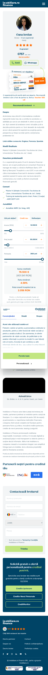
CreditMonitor (24, 604)
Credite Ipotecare (24, 588)
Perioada (7, 254)
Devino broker (8, 648)
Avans (9, 225)
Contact (28, 639)
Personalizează (23, 363)
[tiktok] (25, 654)
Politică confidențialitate (34, 644)
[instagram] (12, 654)
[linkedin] (16, 654)
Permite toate (24, 356)
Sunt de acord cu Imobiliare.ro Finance (23, 541)
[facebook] (3, 654)
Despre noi (7, 644)
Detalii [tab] (24, 316)
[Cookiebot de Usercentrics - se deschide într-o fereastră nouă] (35, 309)
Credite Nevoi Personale (24, 596)
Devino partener (9, 639)
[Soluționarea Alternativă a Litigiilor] (14, 668)
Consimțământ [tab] (9, 316)
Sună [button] (17, 63)
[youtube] (21, 654)
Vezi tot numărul (24, 57)
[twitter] (7, 654)
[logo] (11, 4)
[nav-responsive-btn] (43, 4)
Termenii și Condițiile (30, 540)
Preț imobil (8, 239)
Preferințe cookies (31, 648)
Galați (24, 40)
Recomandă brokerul (22, 105)
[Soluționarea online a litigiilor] (34, 668)
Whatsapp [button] (32, 63)
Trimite (24, 549)
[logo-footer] (24, 622)
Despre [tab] (39, 316)
